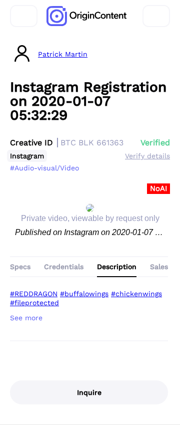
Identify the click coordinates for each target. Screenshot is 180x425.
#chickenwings (136, 294)
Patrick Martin (63, 54)
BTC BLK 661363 (92, 142)
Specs (20, 266)
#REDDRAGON (34, 294)
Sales (159, 266)
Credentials (64, 266)
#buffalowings (84, 294)
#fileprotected (34, 303)
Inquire (89, 392)
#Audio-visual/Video (44, 167)
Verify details (147, 156)
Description (116, 266)
